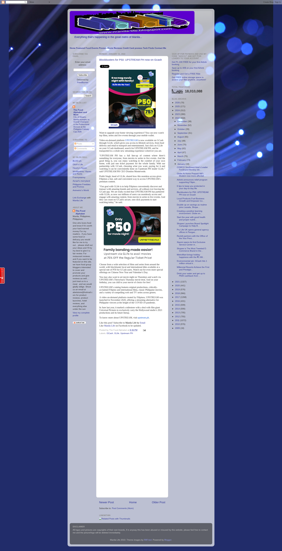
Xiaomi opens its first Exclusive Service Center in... (191, 243)
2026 (177, 103)
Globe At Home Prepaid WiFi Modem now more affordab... (191, 174)
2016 (177, 301)
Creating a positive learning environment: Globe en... (189, 212)
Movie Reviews (114, 48)
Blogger (167, 540)
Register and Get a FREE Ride (186, 74)
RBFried (148, 540)
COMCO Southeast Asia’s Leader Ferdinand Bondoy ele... (192, 168)
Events (95, 48)
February (182, 160)
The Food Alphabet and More (80, 112)
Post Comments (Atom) (123, 508)
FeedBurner (82, 82)
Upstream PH (126, 333)
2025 (177, 106)
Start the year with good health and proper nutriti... (191, 218)
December (182, 121)
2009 (177, 328)
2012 (177, 316)
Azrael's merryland (81, 181)
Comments (81, 149)
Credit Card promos (132, 48)
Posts (79, 144)
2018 (177, 293)
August (180, 137)
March (180, 156)
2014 (177, 309)
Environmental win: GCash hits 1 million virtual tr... (192, 262)
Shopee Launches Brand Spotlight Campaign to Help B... (193, 224)
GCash (110, 333)
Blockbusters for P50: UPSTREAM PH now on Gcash (130, 59)
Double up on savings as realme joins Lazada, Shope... (192, 206)
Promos (103, 48)
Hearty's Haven (80, 168)
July (179, 141)
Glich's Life (78, 164)
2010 (177, 324)
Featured (80, 48)
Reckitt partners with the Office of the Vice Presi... (192, 237)
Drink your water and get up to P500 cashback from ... (191, 274)
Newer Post (106, 502)
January (181, 164)
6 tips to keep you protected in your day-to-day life (191, 187)
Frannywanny (79, 177)
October (181, 129)
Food (88, 48)
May (179, 148)
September (182, 133)
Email (135, 322)
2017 (177, 297)
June (180, 145)
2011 (177, 320)
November (182, 125)
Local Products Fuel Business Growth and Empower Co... (190, 199)
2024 (177, 110)
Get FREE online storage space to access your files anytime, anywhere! (189, 78)
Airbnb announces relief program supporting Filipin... (192, 181)
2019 (177, 289)
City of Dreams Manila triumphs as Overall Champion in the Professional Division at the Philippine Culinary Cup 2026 (81, 124)
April (179, 152)
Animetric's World (81, 190)
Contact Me (160, 48)
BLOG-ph (77, 161)
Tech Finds (148, 48)
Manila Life (109, 325)
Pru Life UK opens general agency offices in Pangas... (193, 231)
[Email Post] (144, 330)
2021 (177, 282)
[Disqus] (132, 376)
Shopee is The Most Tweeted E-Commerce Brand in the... (192, 249)
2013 (177, 312)
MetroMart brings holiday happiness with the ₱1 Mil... (190, 256)
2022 (177, 118)
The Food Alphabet (80, 212)
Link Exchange (79, 198)
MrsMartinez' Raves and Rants (82, 172)
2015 (177, 305)
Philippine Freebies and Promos (81, 185)
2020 (177, 285)
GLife (116, 333)
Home (72, 48)
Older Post (158, 502)
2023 (177, 114)
